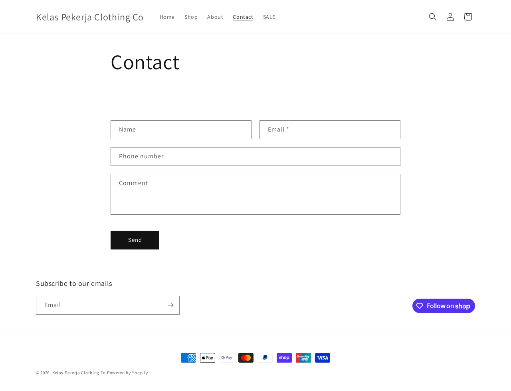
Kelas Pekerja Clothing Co (79, 372)
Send (135, 239)
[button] (433, 17)
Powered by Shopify (127, 372)
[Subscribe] (170, 305)
